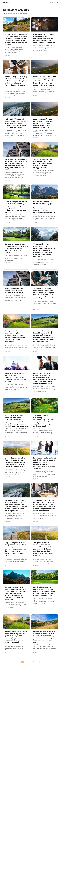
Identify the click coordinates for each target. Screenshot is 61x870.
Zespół (6, 2)
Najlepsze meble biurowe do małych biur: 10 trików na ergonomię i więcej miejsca (15, 291)
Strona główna (54, 2)
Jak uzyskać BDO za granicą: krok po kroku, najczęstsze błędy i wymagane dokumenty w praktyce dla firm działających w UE (44, 163)
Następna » (35, 661)
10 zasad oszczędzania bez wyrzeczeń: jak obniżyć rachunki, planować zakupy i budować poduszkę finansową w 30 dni (16, 377)
